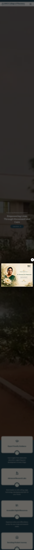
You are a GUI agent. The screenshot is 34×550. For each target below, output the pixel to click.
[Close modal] (32, 259)
